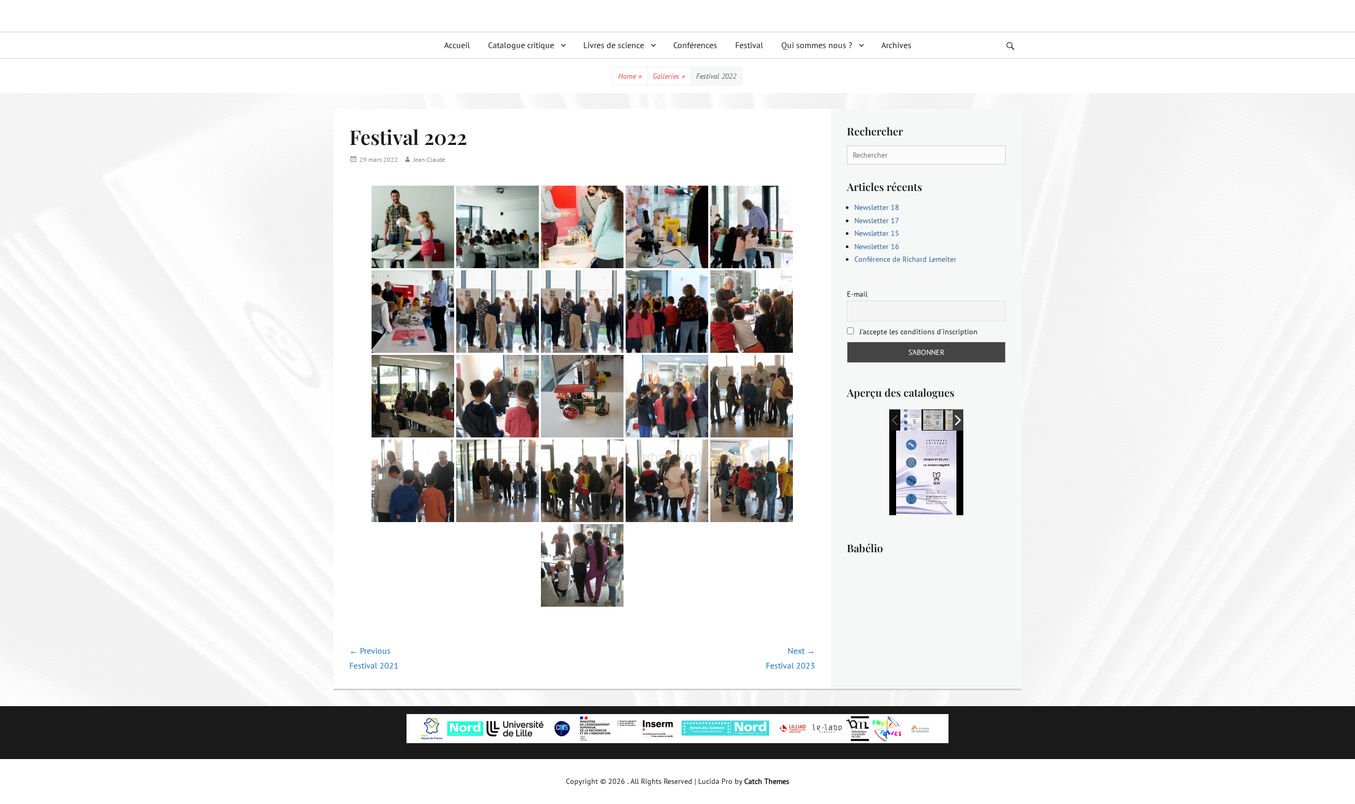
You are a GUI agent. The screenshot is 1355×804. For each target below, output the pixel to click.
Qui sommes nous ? (816, 45)
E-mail (857, 294)
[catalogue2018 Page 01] (933, 420)
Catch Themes (766, 781)
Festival (749, 45)
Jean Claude (429, 159)
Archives (896, 45)
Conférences (695, 45)
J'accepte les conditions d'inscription (917, 331)
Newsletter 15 (876, 233)
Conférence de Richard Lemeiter (905, 259)
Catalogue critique (521, 45)
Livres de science (613, 45)
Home (630, 76)
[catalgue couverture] (911, 420)
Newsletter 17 (876, 220)
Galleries (669, 76)
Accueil (457, 45)
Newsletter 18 (876, 207)
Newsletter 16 (876, 246)
